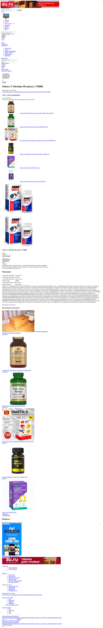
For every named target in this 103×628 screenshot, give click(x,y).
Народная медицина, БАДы (32, 92)
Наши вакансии (13, 567)
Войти (3, 66)
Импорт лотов (12, 579)
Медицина (21, 92)
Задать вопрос (6, 256)
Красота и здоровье (13, 92)
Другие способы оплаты (12, 605)
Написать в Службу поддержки (10, 620)
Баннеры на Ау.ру (13, 586)
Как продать (12, 576)
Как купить (12, 574)
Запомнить (6, 63)
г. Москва (4, 92)
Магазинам (12, 589)
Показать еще (6, 515)
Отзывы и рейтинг (14, 582)
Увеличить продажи (14, 577)
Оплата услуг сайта (7, 597)
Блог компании (13, 569)
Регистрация (4, 69)
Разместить (4, 44)
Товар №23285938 (45, 92)
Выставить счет (13, 590)
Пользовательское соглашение (10, 616)
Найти (3, 35)
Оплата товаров (6, 607)
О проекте (5, 566)
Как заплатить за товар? (15, 580)
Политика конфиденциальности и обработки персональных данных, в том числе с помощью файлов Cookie (32, 617)
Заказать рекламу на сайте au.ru (10, 556)
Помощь (4, 573)
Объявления (12, 587)
